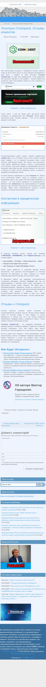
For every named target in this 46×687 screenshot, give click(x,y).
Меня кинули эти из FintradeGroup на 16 (25, 585)
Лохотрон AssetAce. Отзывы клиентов (17, 370)
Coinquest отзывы (10, 410)
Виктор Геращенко (10, 37)
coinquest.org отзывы (24, 410)
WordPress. (31, 657)
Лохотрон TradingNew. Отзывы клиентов (18, 361)
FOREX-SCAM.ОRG (9, 651)
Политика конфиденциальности (23, 653)
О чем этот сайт (15, 4)
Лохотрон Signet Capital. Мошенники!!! (10, 424)
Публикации (7, 23)
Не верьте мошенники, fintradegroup (23, 582)
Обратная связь (30, 4)
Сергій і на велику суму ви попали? (22, 579)
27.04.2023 (24, 37)
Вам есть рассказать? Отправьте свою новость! (17, 495)
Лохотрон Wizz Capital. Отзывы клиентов (18, 353)
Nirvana (23, 657)
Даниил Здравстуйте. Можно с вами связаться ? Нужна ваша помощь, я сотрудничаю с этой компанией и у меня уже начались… (22, 596)
